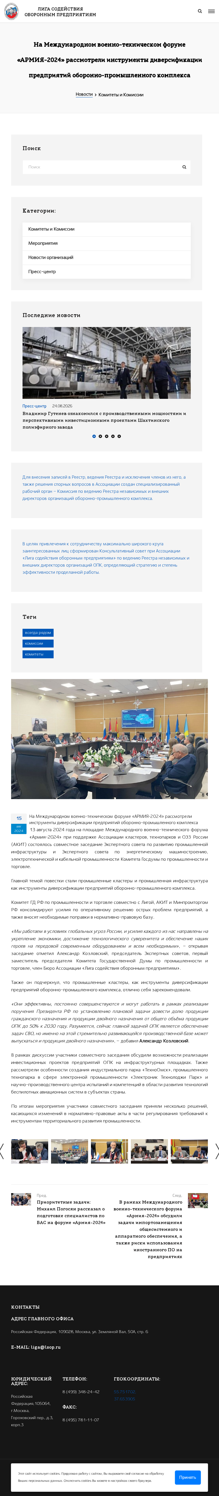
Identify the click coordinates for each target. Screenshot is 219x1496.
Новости (84, 95)
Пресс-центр (42, 272)
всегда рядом (38, 633)
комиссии (34, 644)
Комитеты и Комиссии (51, 229)
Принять (187, 1478)
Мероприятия (43, 243)
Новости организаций (50, 257)
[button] (94, 437)
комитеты (34, 654)
